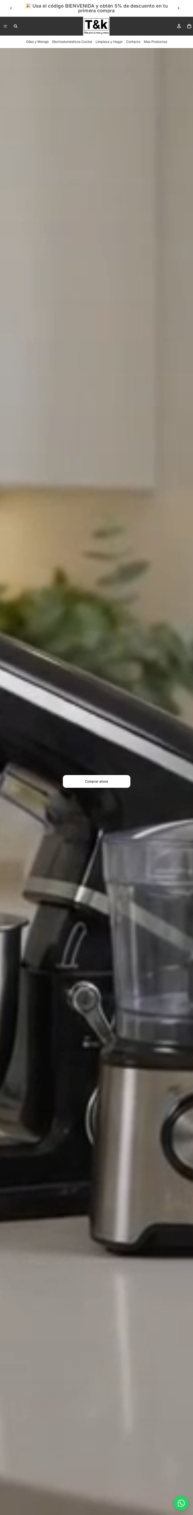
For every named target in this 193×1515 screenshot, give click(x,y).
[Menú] (5, 26)
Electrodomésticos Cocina (72, 42)
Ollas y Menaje (37, 42)
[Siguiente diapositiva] (178, 8)
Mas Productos (155, 42)
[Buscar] (15, 26)
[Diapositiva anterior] (11, 8)
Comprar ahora (96, 781)
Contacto (133, 42)
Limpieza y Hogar (109, 42)
